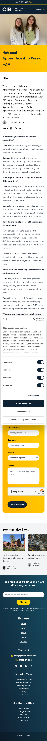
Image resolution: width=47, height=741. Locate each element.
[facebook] (16, 128)
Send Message (17, 504)
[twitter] (20, 128)
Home (23, 624)
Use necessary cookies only (23, 420)
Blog (23, 637)
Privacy (19, 735)
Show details (33, 395)
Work (23, 628)
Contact (23, 642)
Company (12, 440)
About (23, 633)
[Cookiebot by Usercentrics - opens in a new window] (33, 319)
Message (12, 465)
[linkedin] (11, 128)
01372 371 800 (21, 2)
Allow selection (23, 411)
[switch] (40, 370)
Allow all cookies (23, 403)
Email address (14, 427)
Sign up (23, 602)
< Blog (5, 78)
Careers (27, 735)
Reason (11, 452)
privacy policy (29, 610)
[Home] (13, 9)
